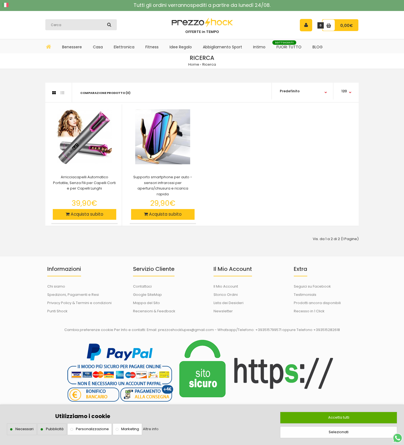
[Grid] (54, 93)
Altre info (151, 429)
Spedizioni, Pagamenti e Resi (73, 294)
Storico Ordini (226, 294)
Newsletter (223, 311)
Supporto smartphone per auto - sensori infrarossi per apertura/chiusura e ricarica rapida (162, 185)
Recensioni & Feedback (154, 311)
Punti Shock (57, 311)
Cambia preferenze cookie (88, 329)
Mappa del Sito (146, 302)
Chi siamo (56, 286)
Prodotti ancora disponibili (317, 302)
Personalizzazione (92, 429)
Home (193, 64)
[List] (62, 93)
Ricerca (209, 64)
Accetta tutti (338, 417)
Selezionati (338, 432)
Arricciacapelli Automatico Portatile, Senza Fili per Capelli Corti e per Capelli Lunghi (84, 182)
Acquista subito (86, 214)
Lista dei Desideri (228, 302)
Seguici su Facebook (312, 286)
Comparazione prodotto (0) (105, 93)
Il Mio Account (226, 286)
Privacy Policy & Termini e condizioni (79, 302)
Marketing (130, 429)
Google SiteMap (147, 294)
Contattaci (142, 286)
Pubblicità (54, 429)
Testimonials (305, 294)
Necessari (24, 429)
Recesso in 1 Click (309, 311)
